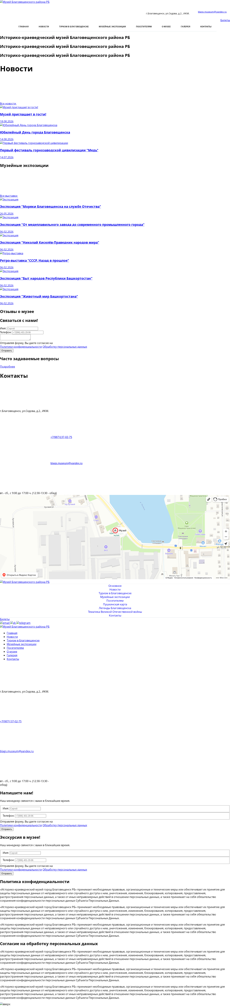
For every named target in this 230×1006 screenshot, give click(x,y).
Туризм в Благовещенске (74, 26)
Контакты (205, 26)
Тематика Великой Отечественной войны (115, 612)
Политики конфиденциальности (21, 347)
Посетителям (144, 26)
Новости (44, 26)
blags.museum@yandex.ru (212, 11)
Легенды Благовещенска (115, 608)
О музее (166, 26)
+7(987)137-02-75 (61, 437)
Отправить (6, 350)
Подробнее (7, 366)
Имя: (3, 328)
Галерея (185, 26)
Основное (115, 586)
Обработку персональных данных (65, 347)
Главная (24, 26)
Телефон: (6, 332)
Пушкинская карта (115, 604)
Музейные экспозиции (112, 26)
